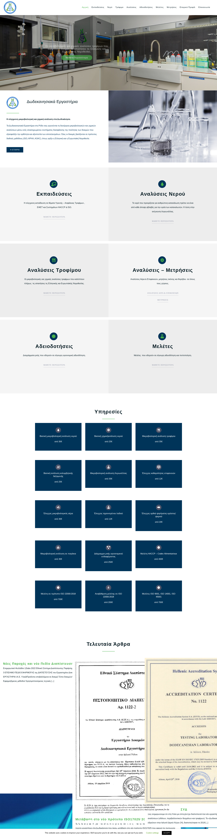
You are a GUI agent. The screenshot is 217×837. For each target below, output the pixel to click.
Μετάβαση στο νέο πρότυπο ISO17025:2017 (126, 735)
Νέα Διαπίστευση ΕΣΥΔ (199, 731)
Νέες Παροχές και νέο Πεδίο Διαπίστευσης (39, 663)
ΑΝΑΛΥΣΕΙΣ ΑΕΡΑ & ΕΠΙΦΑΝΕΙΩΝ (162, 293)
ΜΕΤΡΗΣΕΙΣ (162, 300)
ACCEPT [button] (166, 833)
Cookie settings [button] (152, 833)
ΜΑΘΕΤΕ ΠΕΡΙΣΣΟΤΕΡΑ (54, 217)
